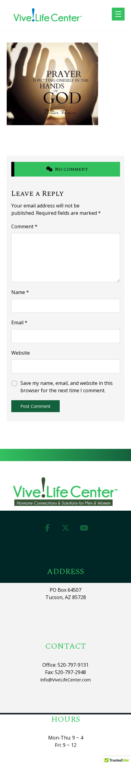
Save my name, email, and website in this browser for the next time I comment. (66, 387)
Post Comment (35, 406)
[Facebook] (47, 527)
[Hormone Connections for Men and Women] (48, 15)
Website (20, 352)
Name (20, 292)
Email (19, 322)
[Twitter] (65, 527)
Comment (24, 226)
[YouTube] (83, 527)
